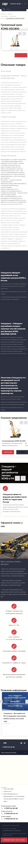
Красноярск (22, 3)
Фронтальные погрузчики (8, 752)
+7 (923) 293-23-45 (11, 819)
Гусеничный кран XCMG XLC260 (14, 441)
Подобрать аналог (19, 55)
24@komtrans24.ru (8, 791)
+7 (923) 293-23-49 (11, 813)
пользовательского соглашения (11, 830)
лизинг (22, 452)
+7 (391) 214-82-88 (15, 3)
